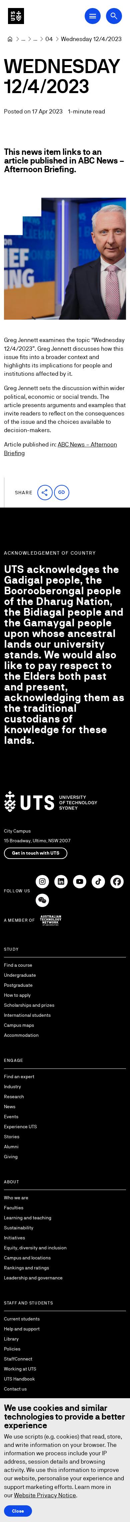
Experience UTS (20, 1126)
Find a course (18, 965)
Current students (22, 1318)
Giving (11, 1156)
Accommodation (21, 1035)
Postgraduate (18, 985)
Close (18, 1511)
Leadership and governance (33, 1277)
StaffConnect (18, 1358)
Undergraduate (20, 975)
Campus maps (19, 1025)
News (9, 1106)
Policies (12, 1348)
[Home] (10, 39)
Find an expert (19, 1076)
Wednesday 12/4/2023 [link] (91, 38)
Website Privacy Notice (45, 1495)
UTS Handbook (19, 1379)
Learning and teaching (27, 1217)
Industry (12, 1086)
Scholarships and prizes (29, 1005)
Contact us (15, 1389)
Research (14, 1096)
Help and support (22, 1328)
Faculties (13, 1207)
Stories (11, 1136)
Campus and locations (27, 1257)
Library (11, 1338)
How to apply (17, 995)
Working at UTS (20, 1368)
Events (11, 1116)
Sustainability (18, 1227)
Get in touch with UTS (35, 853)
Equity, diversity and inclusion (35, 1247)
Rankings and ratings (26, 1267)
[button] (45, 493)
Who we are (16, 1197)
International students (27, 1015)
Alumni (11, 1146)
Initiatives (14, 1237)
